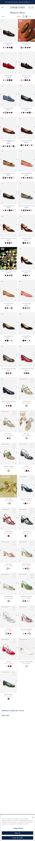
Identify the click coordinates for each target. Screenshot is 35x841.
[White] (26, 666)
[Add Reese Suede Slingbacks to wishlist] (34, 496)
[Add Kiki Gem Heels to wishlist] (34, 398)
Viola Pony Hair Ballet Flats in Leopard (8, 141)
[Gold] (26, 406)
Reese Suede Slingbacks (26, 498)
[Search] (29, 7)
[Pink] (32, 113)
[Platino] (9, 601)
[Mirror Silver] (24, 471)
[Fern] (23, 503)
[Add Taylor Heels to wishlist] (16, 496)
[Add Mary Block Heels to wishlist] (16, 691)
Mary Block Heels (8, 694)
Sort (30, 16)
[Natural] (10, 438)
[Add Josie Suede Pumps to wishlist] (16, 300)
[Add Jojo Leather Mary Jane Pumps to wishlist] (16, 366)
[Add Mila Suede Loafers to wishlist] (34, 40)
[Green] (8, 308)
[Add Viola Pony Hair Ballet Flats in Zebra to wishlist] (34, 203)
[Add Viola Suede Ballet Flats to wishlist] (34, 105)
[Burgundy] (24, 113)
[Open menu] (2, 7)
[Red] (10, 48)
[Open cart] (32, 7)
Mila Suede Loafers (26, 43)
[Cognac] (4, 48)
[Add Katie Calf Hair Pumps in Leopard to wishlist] (16, 235)
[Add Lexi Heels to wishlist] (34, 463)
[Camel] (9, 471)
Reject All (17, 833)
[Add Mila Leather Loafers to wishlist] (16, 40)
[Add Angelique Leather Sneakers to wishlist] (34, 659)
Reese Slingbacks (26, 564)
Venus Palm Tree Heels (8, 466)
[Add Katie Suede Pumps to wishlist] (34, 235)
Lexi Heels (26, 466)
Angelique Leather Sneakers (26, 661)
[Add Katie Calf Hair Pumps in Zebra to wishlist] (16, 268)
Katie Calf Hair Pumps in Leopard (8, 238)
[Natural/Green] (10, 503)
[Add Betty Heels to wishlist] (34, 431)
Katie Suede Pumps (26, 238)
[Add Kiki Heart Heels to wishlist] (16, 528)
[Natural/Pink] (8, 503)
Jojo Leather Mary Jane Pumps (8, 368)
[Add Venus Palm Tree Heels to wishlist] (16, 463)
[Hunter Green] (28, 113)
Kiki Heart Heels (8, 531)
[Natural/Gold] (26, 438)
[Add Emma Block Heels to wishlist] (16, 594)
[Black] (12, 48)
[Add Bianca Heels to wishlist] (16, 431)
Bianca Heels (9, 433)
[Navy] (8, 48)
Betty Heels (26, 433)
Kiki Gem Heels (26, 401)
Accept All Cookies (17, 837)
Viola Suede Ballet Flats (26, 108)
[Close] (32, 817)
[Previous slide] (0, 29)
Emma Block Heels (8, 596)
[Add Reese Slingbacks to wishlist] (34, 561)
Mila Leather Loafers (8, 43)
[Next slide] (16, 29)
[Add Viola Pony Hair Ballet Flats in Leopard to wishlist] (16, 138)
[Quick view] (2, 40)
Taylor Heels (8, 498)
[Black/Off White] (26, 113)
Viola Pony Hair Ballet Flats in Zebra (26, 205)
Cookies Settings (18, 828)
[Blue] (6, 48)
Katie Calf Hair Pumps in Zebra (8, 270)
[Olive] (7, 373)
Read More (5, 715)
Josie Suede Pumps (8, 303)
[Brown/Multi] (14, 146)
